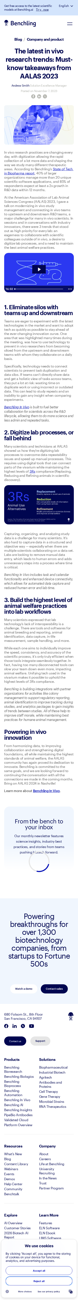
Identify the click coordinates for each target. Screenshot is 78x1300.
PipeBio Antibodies (18, 1115)
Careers (45, 1159)
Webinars (11, 1169)
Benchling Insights (18, 1110)
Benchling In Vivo (17, 1100)
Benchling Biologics (19, 1076)
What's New (13, 1154)
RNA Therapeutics (52, 1106)
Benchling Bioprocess (12, 1083)
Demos (9, 1179)
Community (13, 1189)
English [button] (64, 6)
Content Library (16, 1164)
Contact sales (54, 989)
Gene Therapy (49, 1096)
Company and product (45, 39)
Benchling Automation (13, 1093)
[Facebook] (33, 96)
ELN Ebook (47, 1233)
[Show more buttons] (70, 289)
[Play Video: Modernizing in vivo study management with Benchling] (39, 269)
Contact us (15, 1041)
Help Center (13, 1184)
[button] (72, 6)
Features (45, 1223)
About (43, 1154)
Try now (42, 9)
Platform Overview (18, 1125)
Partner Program (51, 1188)
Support (40, 1041)
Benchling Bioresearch (13, 1069)
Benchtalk (11, 1194)
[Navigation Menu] (69, 23)
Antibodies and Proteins (50, 1084)
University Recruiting (47, 1171)
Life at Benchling (51, 1164)
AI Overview (13, 1223)
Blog (18, 39)
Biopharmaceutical (53, 1067)
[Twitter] (45, 96)
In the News (48, 1178)
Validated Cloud (16, 1120)
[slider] (39, 289)
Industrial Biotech (52, 1072)
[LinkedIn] (39, 96)
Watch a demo (23, 989)
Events (9, 1174)
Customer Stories (17, 1228)
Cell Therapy (48, 1091)
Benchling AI (13, 1105)
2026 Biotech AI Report (16, 1235)
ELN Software (49, 1228)
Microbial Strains (51, 1101)
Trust (43, 1183)
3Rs (32, 471)
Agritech (45, 1077)
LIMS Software (50, 1238)
